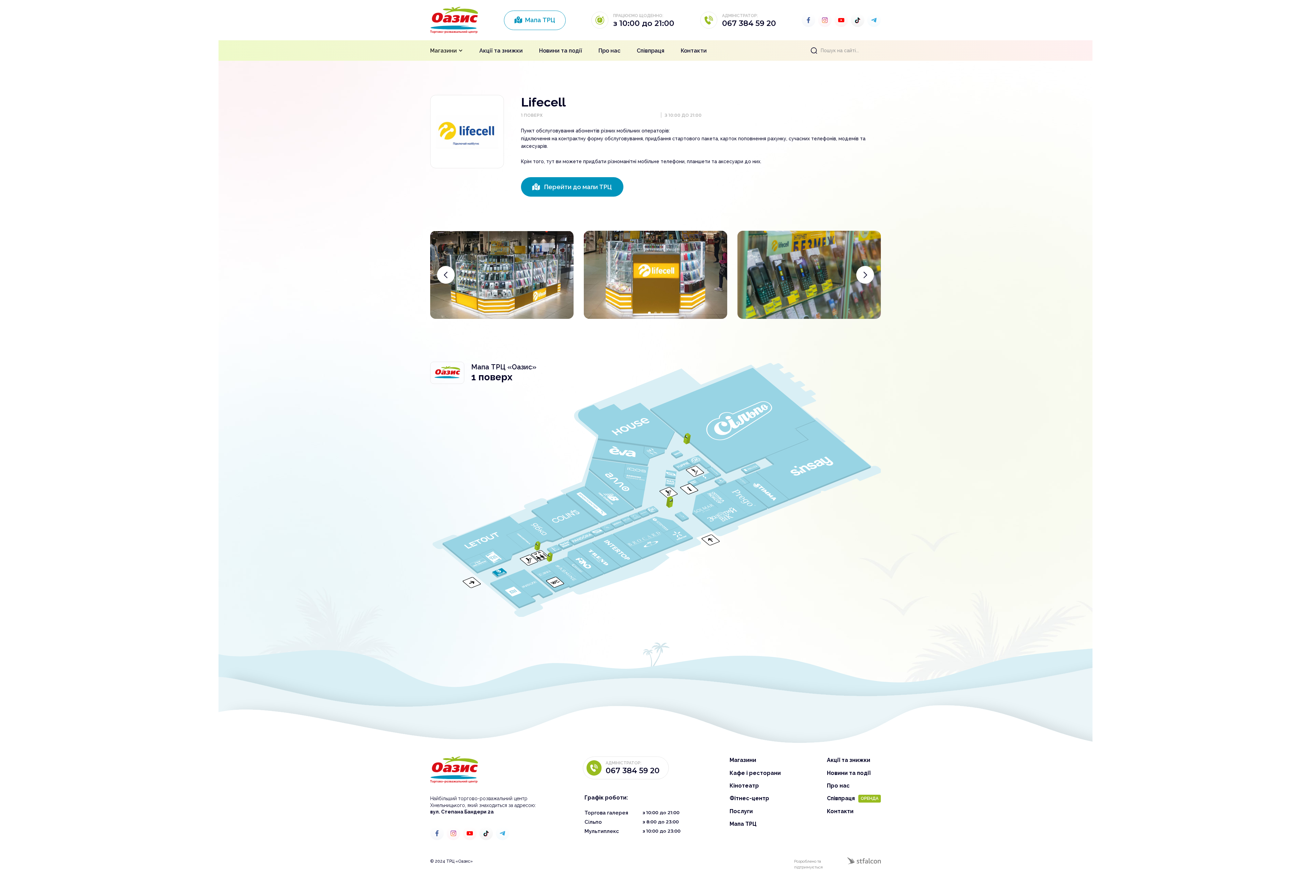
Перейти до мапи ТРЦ (572, 186)
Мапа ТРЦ (534, 20)
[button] (446, 50)
